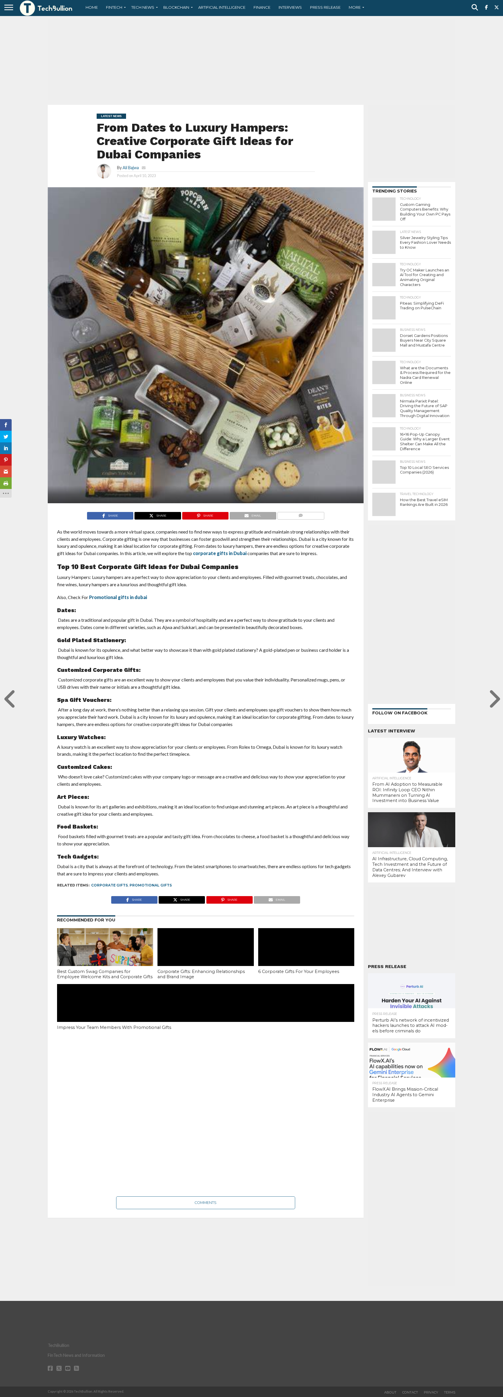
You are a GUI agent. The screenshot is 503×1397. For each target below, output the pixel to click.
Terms (449, 1392)
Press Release (325, 7)
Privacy (431, 1392)
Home (92, 7)
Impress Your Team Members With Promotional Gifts (114, 1027)
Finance (262, 7)
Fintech (114, 7)
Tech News (142, 7)
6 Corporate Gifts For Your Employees (298, 971)
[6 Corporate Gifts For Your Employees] (306, 957)
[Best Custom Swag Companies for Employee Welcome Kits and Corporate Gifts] (105, 957)
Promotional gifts (151, 885)
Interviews (290, 7)
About (390, 1392)
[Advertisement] (251, 59)
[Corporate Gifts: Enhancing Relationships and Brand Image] (205, 957)
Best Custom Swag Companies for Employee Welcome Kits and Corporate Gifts (105, 974)
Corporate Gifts (109, 885)
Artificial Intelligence (221, 7)
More (355, 7)
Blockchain (176, 7)
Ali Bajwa (131, 167)
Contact (410, 1392)
